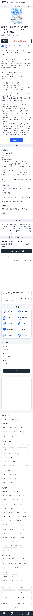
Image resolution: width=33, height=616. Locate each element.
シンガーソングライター (20, 445)
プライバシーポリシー (24, 597)
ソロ (24, 491)
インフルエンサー (7, 457)
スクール (5, 592)
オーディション (7, 587)
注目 (21, 545)
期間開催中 (6, 576)
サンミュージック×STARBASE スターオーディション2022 (16, 299)
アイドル (10, 37)
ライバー (20, 508)
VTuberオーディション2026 (10, 419)
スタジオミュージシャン (9, 478)
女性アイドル (6, 500)
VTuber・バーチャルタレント (11, 461)
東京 (4, 559)
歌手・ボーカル (7, 445)
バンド (4, 449)
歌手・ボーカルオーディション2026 (12, 427)
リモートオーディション (9, 436)
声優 (16, 453)
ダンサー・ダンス (22, 449)
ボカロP (23, 537)
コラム (20, 592)
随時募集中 (15, 576)
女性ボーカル (16, 491)
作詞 (4, 470)
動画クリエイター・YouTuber (11, 466)
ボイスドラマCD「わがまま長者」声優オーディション (16, 293)
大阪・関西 (11, 559)
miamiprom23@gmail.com (14, 228)
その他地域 (15, 567)
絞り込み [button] (20, 614)
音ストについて (7, 597)
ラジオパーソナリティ (9, 533)
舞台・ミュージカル (8, 482)
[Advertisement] (16, 276)
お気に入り (29, 614)
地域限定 (5, 550)
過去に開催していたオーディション (12, 580)
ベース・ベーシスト (8, 516)
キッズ (4, 541)
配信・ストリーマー (8, 512)
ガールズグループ (18, 500)
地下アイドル (14, 537)
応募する (16, 140)
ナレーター (24, 453)
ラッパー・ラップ (7, 453)
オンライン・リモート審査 (10, 545)
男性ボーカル (6, 491)
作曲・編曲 (25, 466)
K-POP (5, 508)
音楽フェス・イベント (9, 529)
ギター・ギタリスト (22, 512)
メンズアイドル (21, 495)
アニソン (19, 520)
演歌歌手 (5, 537)
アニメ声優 (6, 525)
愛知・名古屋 (21, 559)
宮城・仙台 (18, 563)
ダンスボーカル (18, 504)
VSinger (12, 508)
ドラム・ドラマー (21, 516)
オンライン (6, 567)
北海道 (10, 563)
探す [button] (12, 614)
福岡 (4, 563)
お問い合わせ (22, 603)
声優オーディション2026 (9, 423)
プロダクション (22, 587)
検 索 (17, 370)
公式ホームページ (15, 251)
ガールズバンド (7, 504)
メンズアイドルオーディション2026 (12, 432)
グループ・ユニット (9, 257)
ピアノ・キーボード (8, 520)
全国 (25, 563)
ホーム (4, 614)
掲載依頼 (5, 603)
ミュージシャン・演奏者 (9, 474)
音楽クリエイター (13, 470)
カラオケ (20, 533)
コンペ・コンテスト (23, 529)
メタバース (12, 541)
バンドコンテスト (16, 525)
